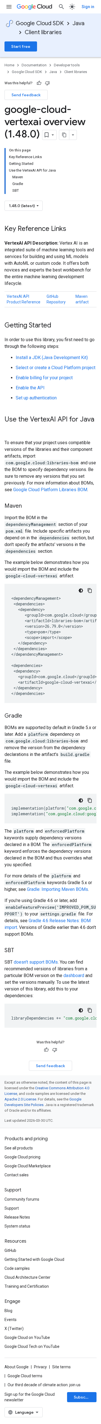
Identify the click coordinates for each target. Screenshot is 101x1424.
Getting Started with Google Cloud (34, 1259)
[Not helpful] (47, 83)
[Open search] (61, 6)
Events (10, 1319)
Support (11, 1208)
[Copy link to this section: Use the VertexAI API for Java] (10, 428)
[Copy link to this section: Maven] (27, 506)
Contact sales (16, 1175)
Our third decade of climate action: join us (44, 1385)
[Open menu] (9, 6)
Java (78, 23)
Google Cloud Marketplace (27, 1166)
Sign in (88, 6)
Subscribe (83, 1397)
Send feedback (26, 94)
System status (17, 1226)
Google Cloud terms (25, 1376)
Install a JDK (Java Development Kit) (52, 357)
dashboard (73, 975)
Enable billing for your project (44, 377)
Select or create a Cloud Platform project (55, 367)
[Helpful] (39, 83)
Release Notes (17, 1217)
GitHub (10, 1250)
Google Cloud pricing (22, 1157)
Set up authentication (36, 397)
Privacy (40, 1367)
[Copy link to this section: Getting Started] (57, 325)
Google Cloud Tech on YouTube (31, 1346)
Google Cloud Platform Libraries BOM (50, 489)
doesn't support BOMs (36, 962)
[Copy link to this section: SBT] (19, 950)
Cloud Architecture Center (27, 1277)
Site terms (61, 1367)
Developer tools (67, 65)
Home (9, 65)
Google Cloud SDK (40, 23)
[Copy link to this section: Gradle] (27, 716)
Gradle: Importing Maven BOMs (57, 889)
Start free (20, 46)
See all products (18, 1148)
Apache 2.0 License (20, 1099)
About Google (16, 1367)
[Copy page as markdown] (64, 135)
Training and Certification (26, 1286)
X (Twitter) (14, 1328)
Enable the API (30, 387)
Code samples (17, 1268)
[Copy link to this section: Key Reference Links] (71, 229)
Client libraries (43, 32)
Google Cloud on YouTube (27, 1337)
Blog (8, 1310)
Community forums (21, 1199)
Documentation (34, 65)
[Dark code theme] (80, 590)
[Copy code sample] (89, 590)
